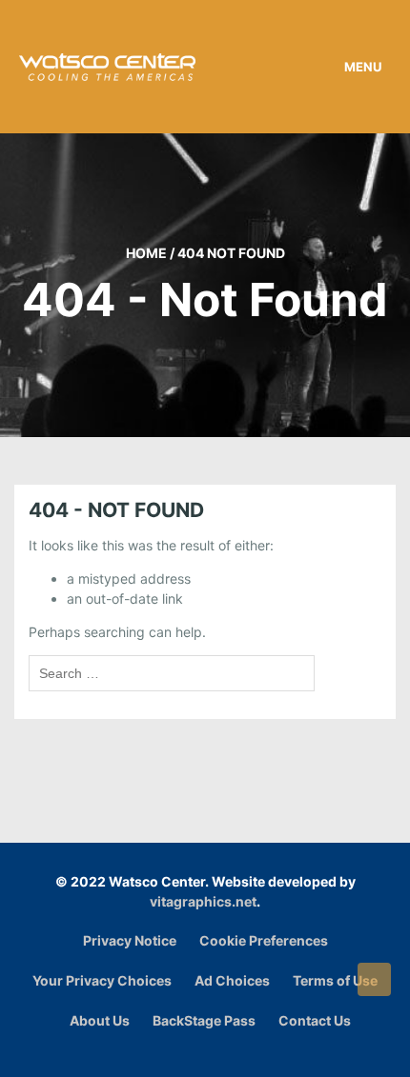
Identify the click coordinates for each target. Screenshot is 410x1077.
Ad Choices (232, 980)
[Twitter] (234, 1051)
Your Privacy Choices (102, 980)
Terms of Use (335, 980)
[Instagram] (210, 1051)
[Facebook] (186, 1051)
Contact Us (314, 1020)
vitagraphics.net (203, 901)
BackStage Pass (204, 1020)
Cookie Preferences (263, 940)
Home (146, 253)
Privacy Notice (129, 940)
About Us (100, 1020)
